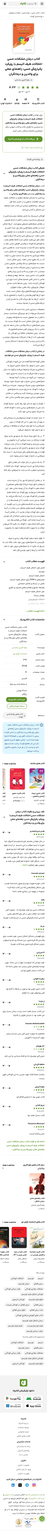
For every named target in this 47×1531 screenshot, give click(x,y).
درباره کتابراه (23, 1423)
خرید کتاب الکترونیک (16, 699)
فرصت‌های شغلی (23, 1436)
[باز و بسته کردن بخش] (4, 174)
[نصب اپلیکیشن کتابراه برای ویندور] (13, 1406)
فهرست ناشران (23, 1473)
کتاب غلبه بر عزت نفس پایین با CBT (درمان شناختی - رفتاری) (20, 1253)
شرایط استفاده (23, 1427)
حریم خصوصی (23, 1432)
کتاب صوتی (9, 1495)
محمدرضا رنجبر (38, 1259)
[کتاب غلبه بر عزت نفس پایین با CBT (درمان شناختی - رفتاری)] (19, 1237)
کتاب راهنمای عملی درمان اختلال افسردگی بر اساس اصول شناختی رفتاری (37, 1200)
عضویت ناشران (23, 1465)
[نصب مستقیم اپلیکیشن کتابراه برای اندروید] (33, 1398)
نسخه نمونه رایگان (17, 706)
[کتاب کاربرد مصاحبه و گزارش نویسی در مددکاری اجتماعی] (36, 1237)
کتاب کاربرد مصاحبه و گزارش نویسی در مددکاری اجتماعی (37, 1253)
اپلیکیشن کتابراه (35, 131)
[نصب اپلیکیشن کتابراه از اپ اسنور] (33, 1406)
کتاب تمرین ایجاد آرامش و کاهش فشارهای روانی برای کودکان (37, 795)
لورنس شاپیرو (39, 800)
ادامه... (24, 865)
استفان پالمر (22, 1259)
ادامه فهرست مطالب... (34, 611)
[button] (23, 38)
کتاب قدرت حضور (18, 793)
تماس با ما (23, 1455)
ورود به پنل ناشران (23, 1469)
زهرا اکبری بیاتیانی (19, 647)
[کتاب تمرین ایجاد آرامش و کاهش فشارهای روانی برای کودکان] (36, 779)
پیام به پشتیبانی (23, 1446)
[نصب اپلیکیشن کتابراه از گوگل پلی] (13, 1398)
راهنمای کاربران (23, 1450)
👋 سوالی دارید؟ (30, 1519)
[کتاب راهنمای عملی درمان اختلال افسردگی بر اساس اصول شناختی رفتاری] (36, 1183)
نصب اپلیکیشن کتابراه (34, 1495)
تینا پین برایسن (19, 797)
